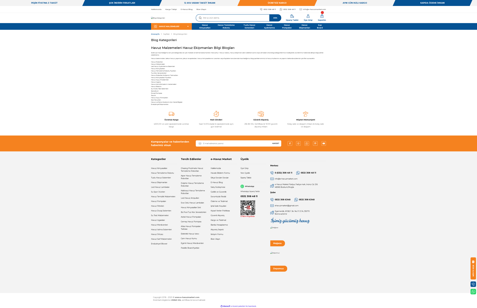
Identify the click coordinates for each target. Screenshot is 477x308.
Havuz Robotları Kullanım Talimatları (164, 75)
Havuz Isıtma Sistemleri (161, 229)
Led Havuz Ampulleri (190, 198)
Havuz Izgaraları (158, 220)
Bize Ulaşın (215, 239)
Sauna (153, 95)
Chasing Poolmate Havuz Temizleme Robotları (192, 169)
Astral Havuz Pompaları (191, 217)
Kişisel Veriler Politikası (220, 211)
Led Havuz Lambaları (160, 187)
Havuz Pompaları (158, 201)
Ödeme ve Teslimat (219, 201)
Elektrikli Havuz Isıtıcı (190, 234)
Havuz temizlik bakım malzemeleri (163, 84)
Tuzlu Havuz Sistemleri (161, 178)
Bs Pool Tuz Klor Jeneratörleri (193, 212)
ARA (275, 18)
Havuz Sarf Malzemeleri (161, 239)
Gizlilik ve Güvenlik (218, 192)
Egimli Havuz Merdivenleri (192, 243)
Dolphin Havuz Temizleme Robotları (192, 184)
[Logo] (158, 18)
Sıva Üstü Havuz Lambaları (192, 203)
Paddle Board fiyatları (190, 248)
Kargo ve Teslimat (218, 220)
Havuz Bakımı (156, 86)
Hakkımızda (216, 168)
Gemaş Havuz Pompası (191, 222)
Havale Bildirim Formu (220, 173)
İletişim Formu (217, 234)
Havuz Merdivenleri (159, 225)
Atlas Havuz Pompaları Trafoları (190, 227)
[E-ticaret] (238, 306)
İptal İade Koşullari (218, 206)
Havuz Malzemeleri (158, 64)
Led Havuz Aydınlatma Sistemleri (163, 66)
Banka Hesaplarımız (219, 225)
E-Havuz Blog (217, 182)
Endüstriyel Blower (159, 244)
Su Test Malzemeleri (160, 215)
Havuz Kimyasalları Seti (191, 207)
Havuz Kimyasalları (158, 68)
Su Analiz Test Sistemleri (159, 89)
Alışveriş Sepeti (217, 229)
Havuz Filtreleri (157, 206)
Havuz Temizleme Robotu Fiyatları (163, 71)
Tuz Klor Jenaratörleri (158, 73)
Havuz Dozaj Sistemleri (161, 211)
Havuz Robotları (157, 62)
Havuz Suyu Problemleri (160, 80)
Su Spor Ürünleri (158, 192)
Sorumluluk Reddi (218, 196)
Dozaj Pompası (156, 93)
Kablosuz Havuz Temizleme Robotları (193, 191)
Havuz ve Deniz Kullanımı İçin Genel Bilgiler (166, 102)
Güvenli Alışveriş (217, 215)
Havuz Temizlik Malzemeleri (163, 196)
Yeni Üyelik (245, 173)
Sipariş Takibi (245, 178)
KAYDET (275, 143)
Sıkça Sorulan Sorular (220, 178)
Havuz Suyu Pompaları (159, 98)
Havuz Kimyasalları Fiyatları (161, 77)
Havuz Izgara (156, 82)
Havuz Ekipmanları (159, 182)
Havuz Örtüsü (157, 234)
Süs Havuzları (156, 100)
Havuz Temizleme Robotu (162, 173)
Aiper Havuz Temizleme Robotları (191, 177)
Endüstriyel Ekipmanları (159, 104)
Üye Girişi (244, 168)
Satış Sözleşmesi (218, 187)
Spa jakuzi (155, 91)
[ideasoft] (225, 306)
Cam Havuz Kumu (189, 238)
